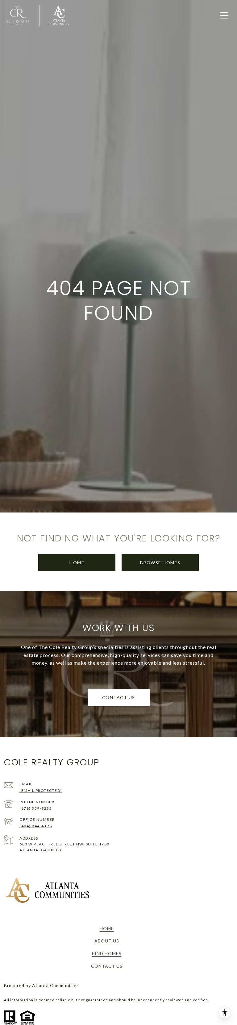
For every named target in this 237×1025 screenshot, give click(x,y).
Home (76, 562)
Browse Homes (160, 562)
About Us (106, 940)
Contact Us (107, 966)
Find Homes (107, 953)
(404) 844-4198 (35, 826)
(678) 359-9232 (35, 808)
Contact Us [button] (118, 697)
